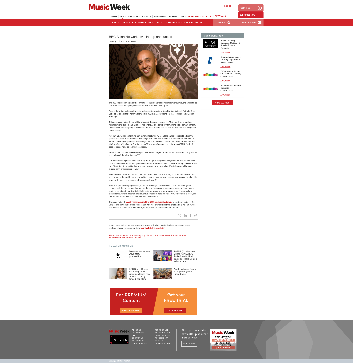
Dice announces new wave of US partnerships (139, 254)
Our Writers (138, 332)
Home (114, 16)
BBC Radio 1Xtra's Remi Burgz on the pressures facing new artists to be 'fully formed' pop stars (139, 274)
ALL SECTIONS (218, 16)
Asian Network (179, 235)
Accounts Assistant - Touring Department (230, 58)
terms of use (161, 330)
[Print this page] (196, 215)
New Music (160, 16)
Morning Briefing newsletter (153, 228)
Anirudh (138, 237)
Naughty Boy (139, 235)
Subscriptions (139, 343)
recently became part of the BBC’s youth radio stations (149, 202)
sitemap (159, 340)
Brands (189, 22)
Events (173, 16)
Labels (115, 22)
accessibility (161, 338)
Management (174, 22)
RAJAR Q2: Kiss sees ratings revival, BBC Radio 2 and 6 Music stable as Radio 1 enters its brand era (185, 256)
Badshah (129, 237)
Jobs (183, 16)
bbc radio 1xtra (126, 235)
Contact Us (138, 338)
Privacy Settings (163, 343)
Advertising (138, 340)
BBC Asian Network (163, 235)
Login (227, 6)
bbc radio (150, 235)
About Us (136, 330)
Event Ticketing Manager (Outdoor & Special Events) (230, 42)
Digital (159, 22)
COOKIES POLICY (162, 335)
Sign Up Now (189, 343)
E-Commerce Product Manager (230, 86)
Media (199, 22)
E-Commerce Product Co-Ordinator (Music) (230, 72)
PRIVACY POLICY (162, 332)
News (123, 16)
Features (134, 16)
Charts (146, 16)
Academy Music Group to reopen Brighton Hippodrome (185, 271)
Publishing (139, 22)
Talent (125, 22)
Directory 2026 (197, 16)
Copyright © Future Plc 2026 (119, 361)
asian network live (117, 237)
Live (150, 22)
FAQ (134, 335)
